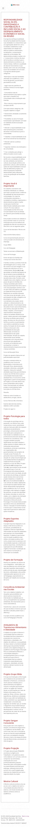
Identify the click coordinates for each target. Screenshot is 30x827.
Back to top (25, 816)
